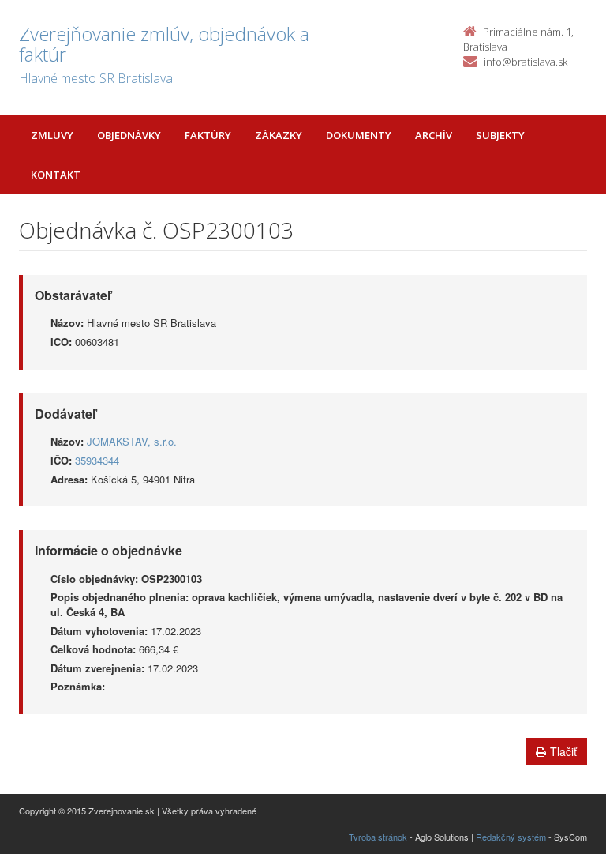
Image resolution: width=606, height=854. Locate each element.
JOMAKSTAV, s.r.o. (132, 441)
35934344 (97, 460)
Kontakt (55, 174)
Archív (433, 135)
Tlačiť (563, 751)
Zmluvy (52, 135)
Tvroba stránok (378, 836)
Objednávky (129, 135)
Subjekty (500, 135)
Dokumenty (358, 135)
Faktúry (208, 135)
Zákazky (278, 135)
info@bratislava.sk (525, 62)
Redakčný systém (511, 836)
